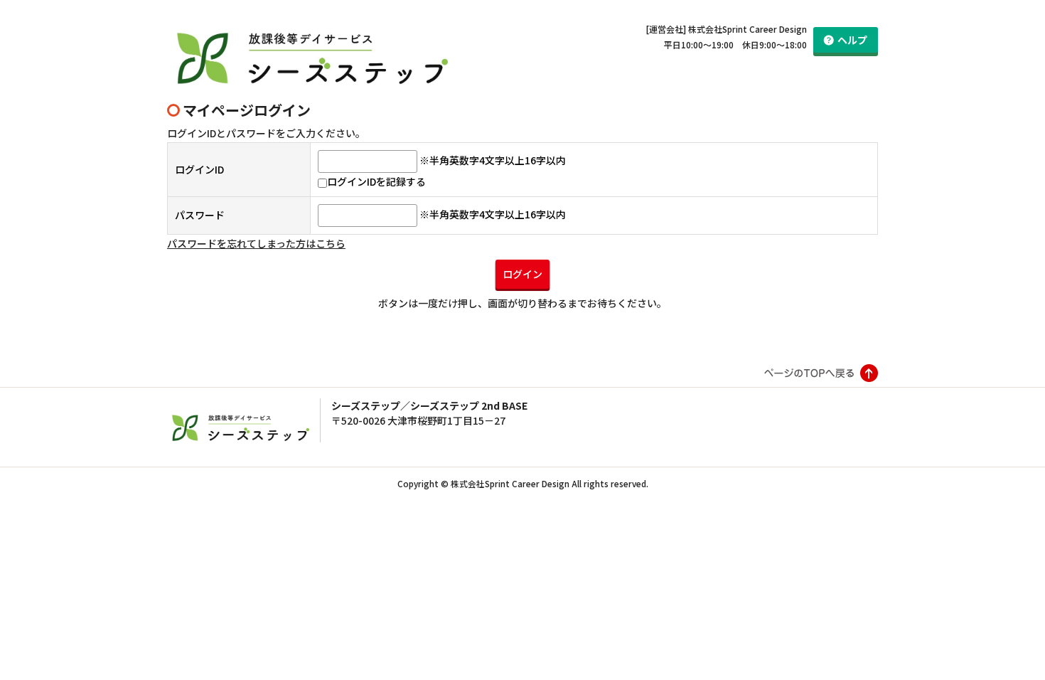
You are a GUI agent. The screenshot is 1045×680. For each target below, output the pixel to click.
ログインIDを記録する (376, 181)
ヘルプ (852, 40)
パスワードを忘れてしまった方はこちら (256, 243)
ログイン (522, 274)
